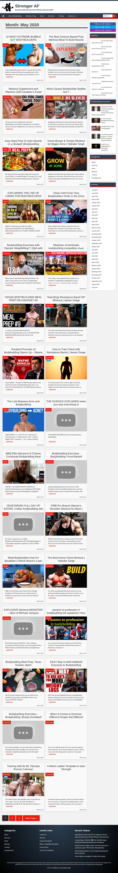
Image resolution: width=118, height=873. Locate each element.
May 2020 (95, 256)
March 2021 (95, 224)
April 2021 (95, 221)
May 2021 (95, 218)
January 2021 (96, 231)
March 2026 (95, 199)
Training (61, 16)
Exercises (51, 16)
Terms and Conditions (47, 850)
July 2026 (95, 190)
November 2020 (97, 237)
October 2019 (96, 278)
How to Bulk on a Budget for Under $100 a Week (90, 856)
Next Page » (31, 818)
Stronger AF (27, 6)
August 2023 (96, 205)
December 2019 (96, 271)
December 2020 (96, 234)
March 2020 (95, 262)
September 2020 (97, 243)
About (5, 45)
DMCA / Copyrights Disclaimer (49, 844)
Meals (42, 16)
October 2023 (96, 202)
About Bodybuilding (15, 16)
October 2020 (96, 240)
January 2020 (96, 268)
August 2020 (96, 246)
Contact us (71, 16)
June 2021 (95, 215)
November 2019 (97, 275)
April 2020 (95, 259)
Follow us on (103, 24)
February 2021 (96, 228)
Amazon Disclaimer (46, 841)
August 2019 (96, 284)
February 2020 (96, 265)
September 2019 (97, 281)
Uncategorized (96, 178)
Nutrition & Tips (31, 16)
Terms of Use (90, 864)
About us (42, 838)
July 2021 (95, 212)
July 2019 (95, 287)
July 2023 (95, 209)
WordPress (55, 867)
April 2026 (95, 196)
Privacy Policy (44, 847)
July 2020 (95, 250)
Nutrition (94, 171)
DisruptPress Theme (66, 867)
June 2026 (95, 193)
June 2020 (95, 253)
